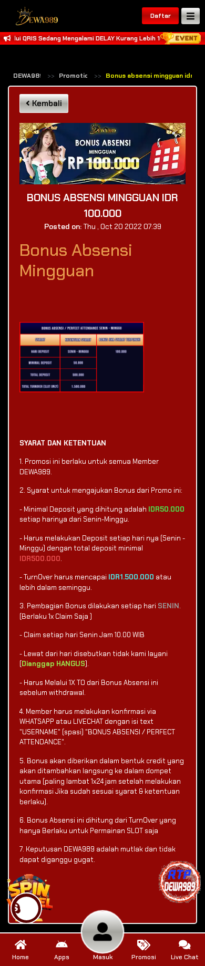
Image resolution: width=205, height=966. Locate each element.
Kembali (46, 103)
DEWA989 (28, 75)
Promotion (76, 75)
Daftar (160, 16)
